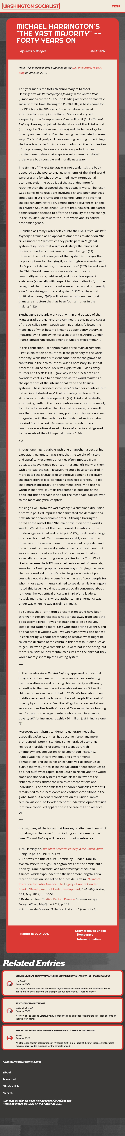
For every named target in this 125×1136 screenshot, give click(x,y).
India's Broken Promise (59, 899)
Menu (116, 6)
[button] (116, 6)
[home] (55, 6)
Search (7, 1093)
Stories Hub (11, 1086)
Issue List (9, 1079)
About (7, 1072)
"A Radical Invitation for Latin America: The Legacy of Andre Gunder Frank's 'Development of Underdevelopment (60, 884)
